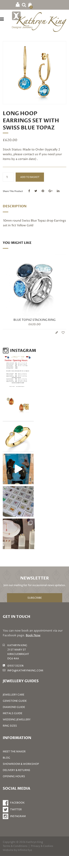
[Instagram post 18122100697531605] (18, 371)
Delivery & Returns (16, 770)
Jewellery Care (13, 694)
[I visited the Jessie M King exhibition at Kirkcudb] (18, 469)
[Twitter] (35, 191)
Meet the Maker (14, 751)
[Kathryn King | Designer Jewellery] (39, 21)
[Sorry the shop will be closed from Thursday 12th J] (18, 404)
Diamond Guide (14, 707)
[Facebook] (29, 191)
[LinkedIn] (58, 191)
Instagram (18, 816)
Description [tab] (14, 206)
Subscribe (34, 598)
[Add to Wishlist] (63, 332)
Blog (6, 757)
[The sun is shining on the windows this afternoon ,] (19, 534)
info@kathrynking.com (25, 670)
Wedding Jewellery (17, 719)
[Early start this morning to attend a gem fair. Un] (18, 501)
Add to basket (29, 177)
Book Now (33, 635)
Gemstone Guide (15, 701)
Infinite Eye (25, 850)
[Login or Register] (18, 4)
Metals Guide (12, 713)
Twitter (16, 809)
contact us (30, 154)
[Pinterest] (43, 191)
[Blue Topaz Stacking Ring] (34, 284)
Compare (56, 332)
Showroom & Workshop (21, 764)
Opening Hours (14, 776)
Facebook (17, 802)
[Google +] (50, 191)
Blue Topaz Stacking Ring (34, 320)
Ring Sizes (10, 725)
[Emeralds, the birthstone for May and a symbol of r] (18, 436)
